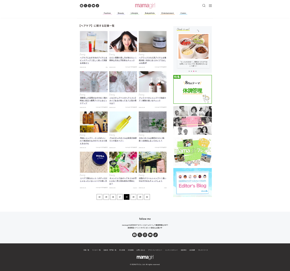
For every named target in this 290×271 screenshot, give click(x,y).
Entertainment (168, 13)
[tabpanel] (193, 50)
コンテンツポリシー (171, 250)
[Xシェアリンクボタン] (140, 235)
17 (120, 197)
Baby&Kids (150, 13)
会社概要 (192, 250)
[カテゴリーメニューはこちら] (210, 5)
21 (147, 197)
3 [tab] (194, 71)
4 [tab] (196, 71)
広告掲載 (131, 250)
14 (99, 197)
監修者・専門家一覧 (110, 250)
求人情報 (122, 250)
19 (133, 197)
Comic (183, 13)
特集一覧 (86, 250)
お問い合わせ (141, 250)
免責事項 (183, 250)
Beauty (121, 13)
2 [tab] (191, 71)
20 (140, 197)
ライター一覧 (96, 250)
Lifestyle (134, 13)
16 (113, 197)
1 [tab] (189, 71)
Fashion (107, 13)
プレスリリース (203, 250)
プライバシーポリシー (155, 250)
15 (106, 197)
